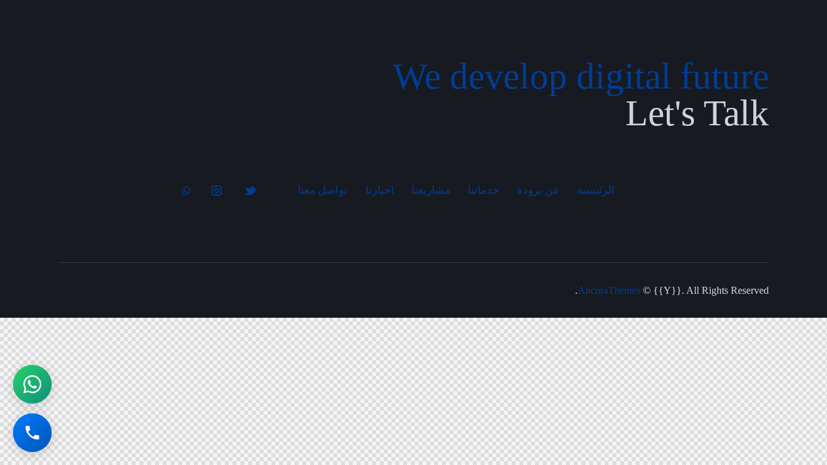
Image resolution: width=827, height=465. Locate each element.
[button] (32, 384)
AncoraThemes (609, 290)
